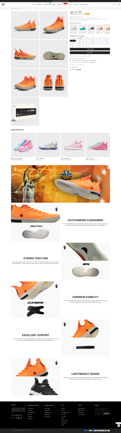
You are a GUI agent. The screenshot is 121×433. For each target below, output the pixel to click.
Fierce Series (47, 416)
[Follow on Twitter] (14, 418)
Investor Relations (84, 4)
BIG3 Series (30, 410)
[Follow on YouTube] (18, 418)
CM (100, 38)
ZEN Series (30, 416)
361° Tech (63, 414)
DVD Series (30, 418)
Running (53, 4)
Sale (65, 4)
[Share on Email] (80, 69)
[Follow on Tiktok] (21, 418)
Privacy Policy (81, 412)
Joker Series (30, 408)
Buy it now (90, 52)
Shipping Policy (81, 408)
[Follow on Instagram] (16, 418)
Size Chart (63, 416)
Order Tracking (64, 420)
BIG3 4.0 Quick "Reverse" (17, 158)
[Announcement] (60, 1)
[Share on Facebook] (70, 69)
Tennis (70, 4)
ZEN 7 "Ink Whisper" (65, 158)
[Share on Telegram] (77, 69)
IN (106, 38)
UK (93, 38)
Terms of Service (81, 414)
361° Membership (65, 412)
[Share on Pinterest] (75, 69)
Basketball (47, 4)
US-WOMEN (80, 38)
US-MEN (73, 38)
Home (12, 8)
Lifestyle (76, 4)
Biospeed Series (31, 412)
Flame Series (47, 408)
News (62, 424)
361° (33, 4)
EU (86, 38)
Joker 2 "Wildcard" (40, 158)
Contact (63, 410)
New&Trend (39, 4)
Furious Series (47, 410)
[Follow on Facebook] (11, 418)
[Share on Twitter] (72, 69)
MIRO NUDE (47, 414)
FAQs (62, 418)
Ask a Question (92, 61)
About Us (63, 408)
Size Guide (82, 35)
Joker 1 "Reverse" (90, 158)
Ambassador (64, 422)
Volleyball (59, 4)
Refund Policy (93, 60)
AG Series (30, 414)
